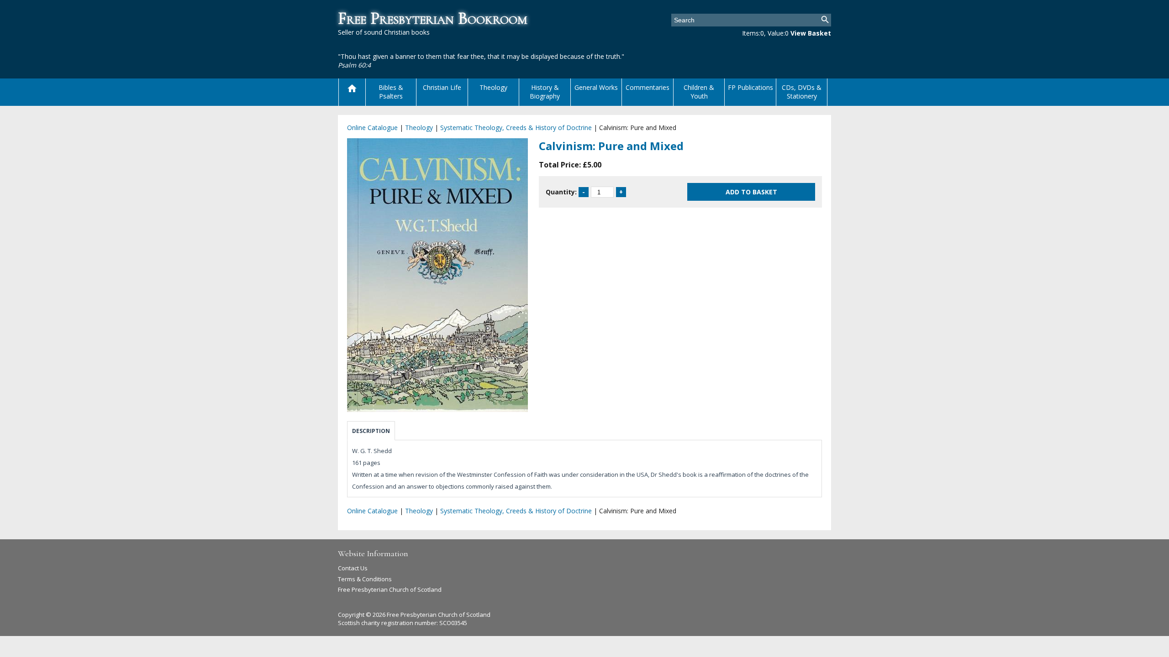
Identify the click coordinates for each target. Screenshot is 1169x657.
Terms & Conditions (365, 579)
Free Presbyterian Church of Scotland (390, 589)
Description (371, 431)
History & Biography (545, 91)
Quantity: (561, 192)
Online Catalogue (372, 127)
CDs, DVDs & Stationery (801, 91)
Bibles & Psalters (391, 91)
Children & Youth (699, 91)
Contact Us (353, 568)
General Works (596, 87)
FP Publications (750, 87)
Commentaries (647, 87)
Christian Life (442, 87)
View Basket (810, 33)
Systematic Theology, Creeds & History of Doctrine (516, 127)
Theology (493, 87)
